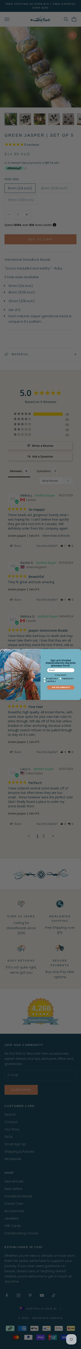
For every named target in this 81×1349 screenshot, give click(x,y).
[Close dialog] (2, 651)
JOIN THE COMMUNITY (61, 687)
